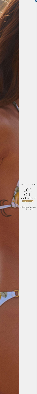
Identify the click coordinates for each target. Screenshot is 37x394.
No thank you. (28, 203)
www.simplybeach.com (25, 209)
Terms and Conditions (31, 209)
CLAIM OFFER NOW (28, 201)
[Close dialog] (36, 1)
